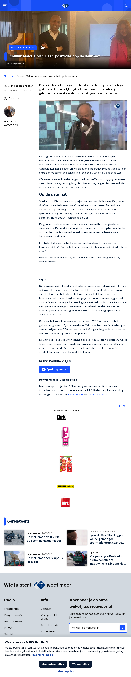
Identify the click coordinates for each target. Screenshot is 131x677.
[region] (83, 125)
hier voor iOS (75, 394)
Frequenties (12, 608)
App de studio (50, 625)
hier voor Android (98, 394)
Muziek (8, 628)
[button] (5, 6)
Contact (46, 608)
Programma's (13, 615)
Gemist (8, 634)
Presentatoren (13, 621)
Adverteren (48, 631)
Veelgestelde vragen (49, 617)
